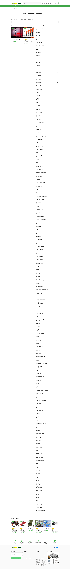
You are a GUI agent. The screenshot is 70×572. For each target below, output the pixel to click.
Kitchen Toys (46, 323)
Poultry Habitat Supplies (46, 410)
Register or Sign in (54, 3)
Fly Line (46, 250)
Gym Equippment (46, 290)
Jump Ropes (46, 96)
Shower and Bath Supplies (46, 446)
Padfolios (46, 383)
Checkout (30, 556)
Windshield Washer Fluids (46, 513)
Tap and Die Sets (46, 484)
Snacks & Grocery (46, 79)
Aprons (46, 108)
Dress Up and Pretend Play (46, 216)
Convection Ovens (46, 186)
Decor (46, 48)
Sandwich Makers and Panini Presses (46, 196)
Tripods (46, 497)
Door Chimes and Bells (46, 209)
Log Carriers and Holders (46, 246)
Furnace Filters (46, 235)
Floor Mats (46, 142)
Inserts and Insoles (46, 309)
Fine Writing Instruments (46, 239)
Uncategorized (46, 85)
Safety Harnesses (46, 430)
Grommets (46, 283)
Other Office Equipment (46, 377)
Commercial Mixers (46, 176)
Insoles (46, 310)
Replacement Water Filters (46, 426)
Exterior (46, 232)
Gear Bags (46, 269)
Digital (46, 49)
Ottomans (46, 379)
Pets (46, 389)
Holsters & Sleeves (46, 59)
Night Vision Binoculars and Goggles (46, 363)
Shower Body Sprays (46, 447)
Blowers (46, 132)
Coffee (46, 163)
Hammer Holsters (46, 292)
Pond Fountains (46, 403)
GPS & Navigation (46, 56)
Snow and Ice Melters (46, 461)
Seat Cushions (46, 440)
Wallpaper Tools (46, 506)
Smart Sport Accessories (46, 460)
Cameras (46, 92)
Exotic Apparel (46, 226)
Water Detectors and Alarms (46, 510)
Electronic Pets (46, 225)
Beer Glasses (46, 125)
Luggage (46, 98)
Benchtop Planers (46, 128)
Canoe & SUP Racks (46, 42)
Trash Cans (46, 494)
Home (12, 8)
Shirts (46, 229)
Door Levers (46, 213)
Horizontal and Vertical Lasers (46, 299)
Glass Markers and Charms (46, 272)
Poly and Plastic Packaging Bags (46, 400)
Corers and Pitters (46, 190)
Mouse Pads (46, 357)
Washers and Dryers (46, 507)
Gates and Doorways (46, 267)
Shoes (46, 156)
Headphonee (46, 193)
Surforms (46, 474)
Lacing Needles (46, 327)
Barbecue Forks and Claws (46, 122)
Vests (46, 464)
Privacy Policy (26, 556)
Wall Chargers (46, 503)
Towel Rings (46, 491)
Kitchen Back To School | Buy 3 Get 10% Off (46, 319)
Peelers (46, 386)
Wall (46, 500)
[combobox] (32, 3)
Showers (46, 450)
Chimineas (46, 159)
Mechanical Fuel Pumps (46, 346)
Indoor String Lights (46, 306)
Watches (46, 86)
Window (46, 501)
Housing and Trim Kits (46, 302)
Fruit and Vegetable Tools (46, 259)
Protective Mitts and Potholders (46, 280)
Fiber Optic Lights (46, 236)
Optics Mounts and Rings (46, 376)
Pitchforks (46, 343)
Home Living (46, 62)
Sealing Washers (46, 436)
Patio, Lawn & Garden (47, 73)
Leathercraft (46, 330)
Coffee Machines (46, 165)
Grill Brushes (46, 273)
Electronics (46, 51)
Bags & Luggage (46, 39)
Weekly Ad (55, 0)
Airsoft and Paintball (46, 103)
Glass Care (46, 270)
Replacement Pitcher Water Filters (46, 423)
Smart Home (46, 76)
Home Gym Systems (46, 297)
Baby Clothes (46, 38)
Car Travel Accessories (46, 138)
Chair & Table (46, 46)
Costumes (46, 192)
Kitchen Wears (47, 67)
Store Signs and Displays (46, 146)
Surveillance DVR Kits (46, 476)
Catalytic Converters (46, 149)
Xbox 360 (46, 367)
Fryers (46, 260)
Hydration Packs (46, 95)
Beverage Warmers (46, 129)
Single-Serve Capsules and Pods (46, 287)
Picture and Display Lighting (46, 393)
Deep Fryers (46, 206)
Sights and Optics (46, 453)
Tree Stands (46, 496)
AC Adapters (46, 88)
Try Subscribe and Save (46, 457)
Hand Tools (23, 5)
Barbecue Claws (46, 119)
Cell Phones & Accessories (46, 45)
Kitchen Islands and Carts (46, 322)
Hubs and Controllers (46, 303)
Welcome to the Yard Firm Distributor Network (16, 0)
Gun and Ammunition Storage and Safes (46, 289)
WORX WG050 (38, 558)
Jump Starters (46, 317)
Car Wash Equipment (46, 139)
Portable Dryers (46, 404)
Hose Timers (46, 300)
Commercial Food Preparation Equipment (46, 173)
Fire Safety (46, 243)
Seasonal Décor (46, 320)
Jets (46, 316)
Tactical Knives (46, 483)
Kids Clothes (46, 65)
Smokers (46, 223)
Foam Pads (46, 253)
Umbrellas (46, 444)
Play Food (46, 397)
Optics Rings (46, 374)
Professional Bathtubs (46, 414)
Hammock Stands (46, 293)
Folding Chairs (46, 153)
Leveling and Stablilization (46, 333)
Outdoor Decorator (46, 380)
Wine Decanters (46, 514)
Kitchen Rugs (46, 109)
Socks (46, 463)
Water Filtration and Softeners (46, 511)
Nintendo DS (46, 364)
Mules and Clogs (46, 360)
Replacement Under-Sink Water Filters (46, 424)
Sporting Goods (34, 5)
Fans (46, 233)
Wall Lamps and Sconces (46, 394)
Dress (46, 215)
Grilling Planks (46, 279)
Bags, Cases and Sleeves (46, 113)
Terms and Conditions (25, 554)
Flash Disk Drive (46, 52)
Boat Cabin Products (46, 133)
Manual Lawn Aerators (46, 340)
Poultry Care (46, 409)
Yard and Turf (14, 5)
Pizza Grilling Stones (46, 276)
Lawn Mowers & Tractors (46, 69)
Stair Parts (47, 466)
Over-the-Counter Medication (46, 256)
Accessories (46, 29)
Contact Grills (46, 183)
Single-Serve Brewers (46, 166)
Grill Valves (46, 277)
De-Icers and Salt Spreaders (46, 199)
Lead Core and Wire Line (46, 252)
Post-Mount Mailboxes (46, 406)
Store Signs (46, 473)
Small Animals (46, 456)
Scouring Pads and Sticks (46, 433)
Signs (46, 454)
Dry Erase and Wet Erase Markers (46, 219)
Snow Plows (46, 200)
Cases (46, 148)
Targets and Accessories (46, 486)
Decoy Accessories (46, 205)
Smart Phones (46, 78)
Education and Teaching (46, 220)
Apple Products (46, 31)
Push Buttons (46, 417)
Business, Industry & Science (47, 41)
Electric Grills (46, 222)
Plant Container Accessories (46, 396)
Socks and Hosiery (46, 230)
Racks (46, 420)
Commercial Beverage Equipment (46, 172)
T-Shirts (46, 480)
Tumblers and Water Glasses (46, 126)
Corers (46, 189)
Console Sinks (46, 179)
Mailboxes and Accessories (46, 339)
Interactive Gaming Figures (46, 312)
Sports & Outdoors (47, 82)
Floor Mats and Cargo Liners (46, 182)
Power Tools (19, 5)
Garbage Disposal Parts (46, 263)
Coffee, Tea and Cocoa (46, 169)
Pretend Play (46, 326)
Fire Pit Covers (46, 242)
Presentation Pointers (46, 413)
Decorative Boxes (46, 202)
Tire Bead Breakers (46, 487)
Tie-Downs (46, 99)
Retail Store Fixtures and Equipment (46, 427)
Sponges (46, 434)
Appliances (28, 5)
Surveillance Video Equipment (46, 356)
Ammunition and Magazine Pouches (46, 106)
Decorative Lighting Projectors (46, 203)
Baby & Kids (46, 36)
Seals (46, 370)
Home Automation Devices (46, 210)
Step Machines (46, 471)
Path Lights (46, 384)
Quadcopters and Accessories (46, 419)
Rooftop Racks (46, 75)
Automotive (46, 35)
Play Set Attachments (46, 399)
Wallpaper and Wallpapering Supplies (46, 504)
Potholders (46, 407)
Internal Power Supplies (46, 313)
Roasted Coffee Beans (46, 286)
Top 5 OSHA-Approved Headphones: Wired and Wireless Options (43, 558)
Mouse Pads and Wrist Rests (46, 359)
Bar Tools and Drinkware (46, 118)
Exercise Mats (46, 93)
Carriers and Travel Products (46, 143)
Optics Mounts (46, 373)
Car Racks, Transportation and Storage (46, 136)
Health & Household (46, 58)
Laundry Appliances (46, 329)
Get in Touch (25, 558)
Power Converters (46, 89)
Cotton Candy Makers (46, 195)
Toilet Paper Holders (46, 490)
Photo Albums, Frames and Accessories (46, 390)
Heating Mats (46, 296)
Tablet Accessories (46, 481)
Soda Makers (46, 185)
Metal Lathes (46, 349)
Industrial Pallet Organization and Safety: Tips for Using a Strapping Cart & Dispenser (43, 563)
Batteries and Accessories (46, 123)
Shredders (46, 451)
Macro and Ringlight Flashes (46, 337)
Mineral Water (46, 350)
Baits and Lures (46, 115)
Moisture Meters (46, 353)
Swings (46, 477)
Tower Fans (46, 493)
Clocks (46, 162)
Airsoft (46, 102)
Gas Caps (46, 266)
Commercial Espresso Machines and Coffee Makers (46, 175)
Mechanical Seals (46, 347)
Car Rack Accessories (46, 135)
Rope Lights (46, 307)
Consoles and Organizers (46, 180)
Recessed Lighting (46, 212)
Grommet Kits (46, 282)
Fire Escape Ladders (46, 240)
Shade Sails (46, 443)
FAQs (58, 0)
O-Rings (46, 369)
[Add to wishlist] (17, 27)
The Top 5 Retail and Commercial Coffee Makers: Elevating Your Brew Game (38, 561)
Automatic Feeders (46, 112)
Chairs (46, 152)
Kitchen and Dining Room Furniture (46, 155)
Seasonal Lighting (46, 437)
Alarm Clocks (46, 105)
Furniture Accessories (46, 262)
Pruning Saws (46, 416)
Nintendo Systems (46, 366)
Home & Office (40, 5)
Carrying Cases (46, 145)
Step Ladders (46, 470)
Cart (30, 557)
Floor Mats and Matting (46, 249)
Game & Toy (47, 55)
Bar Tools (46, 116)
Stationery (46, 467)
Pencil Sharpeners (46, 387)
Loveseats (46, 336)
